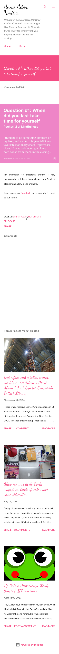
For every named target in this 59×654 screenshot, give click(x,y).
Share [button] (7, 226)
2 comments (22, 529)
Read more (48, 428)
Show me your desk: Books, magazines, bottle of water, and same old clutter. (26, 489)
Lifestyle (18, 216)
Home (7, 46)
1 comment (21, 428)
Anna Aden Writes (16, 9)
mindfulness (33, 216)
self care (9, 221)
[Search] (45, 6)
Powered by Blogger (31, 644)
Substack (25, 193)
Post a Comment (25, 626)
